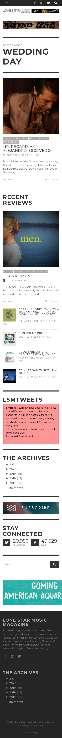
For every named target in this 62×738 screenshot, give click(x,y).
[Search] (7, 3)
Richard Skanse (17, 280)
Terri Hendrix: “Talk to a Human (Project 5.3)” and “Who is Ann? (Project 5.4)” (39, 313)
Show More (16, 487)
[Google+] (41, 3)
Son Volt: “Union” (33, 333)
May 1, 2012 (33, 155)
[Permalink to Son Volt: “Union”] (9, 338)
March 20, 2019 (47, 377)
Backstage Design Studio (31, 725)
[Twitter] (48, 3)
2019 (12, 473)
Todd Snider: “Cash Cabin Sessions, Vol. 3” (37, 353)
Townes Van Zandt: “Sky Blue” (38, 372)
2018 (12, 478)
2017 (12, 483)
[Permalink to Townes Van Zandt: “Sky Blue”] (9, 375)
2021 (12, 464)
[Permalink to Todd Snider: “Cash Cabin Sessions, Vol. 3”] (9, 357)
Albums (8, 271)
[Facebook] (35, 3)
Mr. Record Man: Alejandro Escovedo (27, 148)
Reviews (42, 271)
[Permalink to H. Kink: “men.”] (31, 239)
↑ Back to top (31, 732)
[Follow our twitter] (6, 542)
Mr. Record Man (39, 138)
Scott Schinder (16, 155)
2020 (12, 469)
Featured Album (24, 271)
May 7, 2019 (45, 337)
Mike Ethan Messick (31, 358)
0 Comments (53, 179)
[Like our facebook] (35, 542)
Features (22, 138)
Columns (8, 138)
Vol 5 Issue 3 (11, 142)
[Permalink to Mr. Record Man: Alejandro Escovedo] (31, 106)
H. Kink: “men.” (18, 276)
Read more (8, 179)
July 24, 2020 (35, 280)
